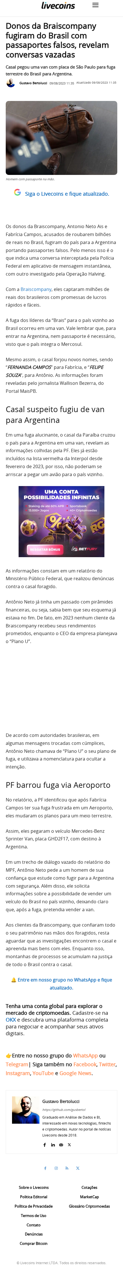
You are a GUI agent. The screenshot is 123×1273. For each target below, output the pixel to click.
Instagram (18, 1073)
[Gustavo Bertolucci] (12, 83)
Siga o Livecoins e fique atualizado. (67, 193)
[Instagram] (56, 1168)
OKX (11, 1019)
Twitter (107, 1064)
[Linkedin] (53, 1143)
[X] (69, 1143)
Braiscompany (36, 289)
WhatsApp (85, 1055)
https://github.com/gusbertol (63, 1109)
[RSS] (67, 1168)
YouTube (43, 1073)
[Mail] (61, 1143)
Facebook (85, 1064)
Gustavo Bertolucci (33, 83)
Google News (75, 1073)
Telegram (17, 1064)
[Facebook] (44, 1143)
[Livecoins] (58, 5)
